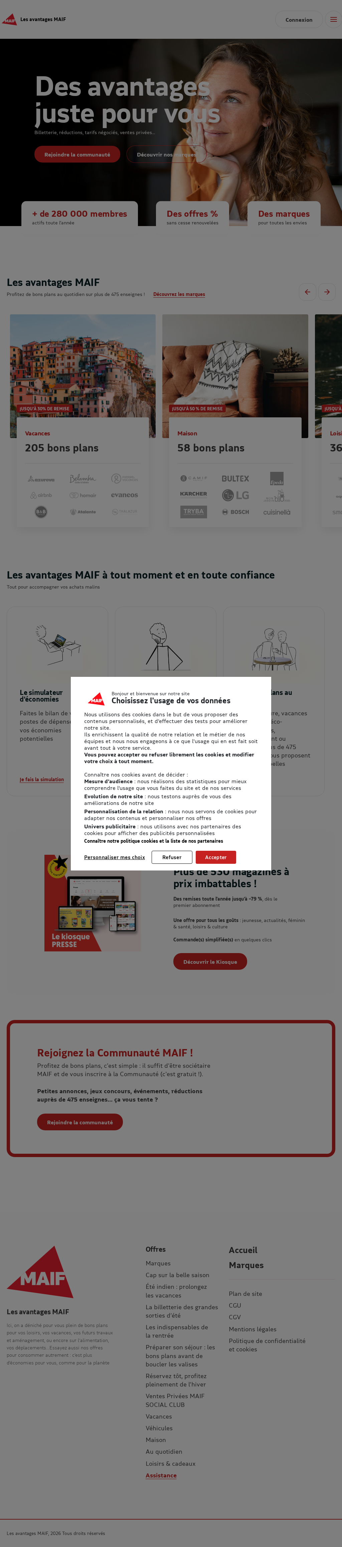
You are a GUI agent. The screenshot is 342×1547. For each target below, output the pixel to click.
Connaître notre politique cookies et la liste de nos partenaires (153, 841)
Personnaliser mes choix (114, 857)
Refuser (172, 857)
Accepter (216, 857)
